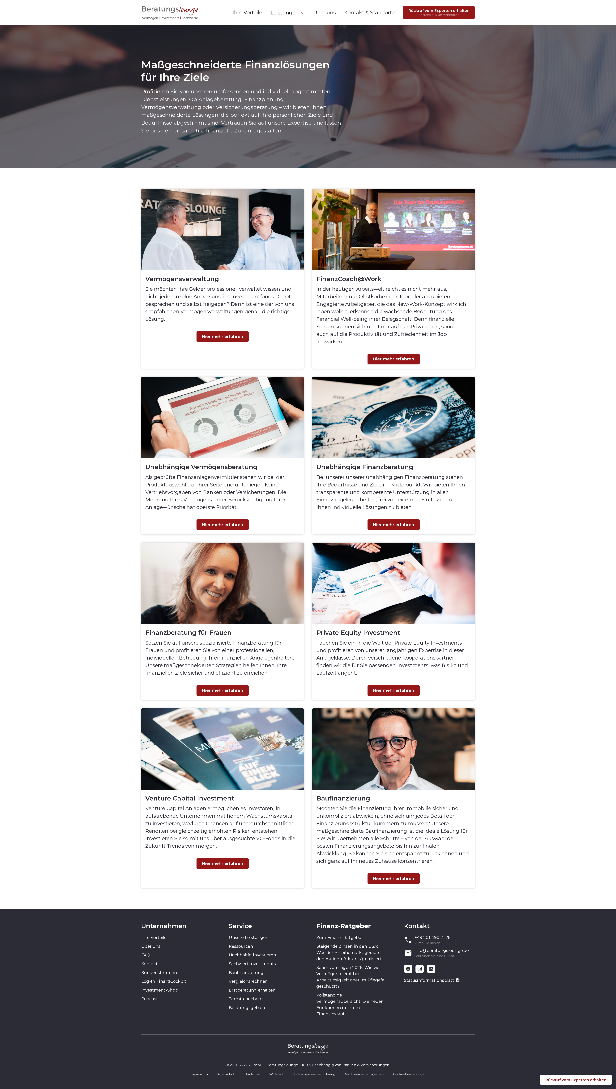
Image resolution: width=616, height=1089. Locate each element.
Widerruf (276, 1074)
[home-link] (170, 12)
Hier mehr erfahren (222, 336)
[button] (287, 12)
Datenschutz (226, 1074)
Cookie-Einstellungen (410, 1074)
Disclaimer (252, 1074)
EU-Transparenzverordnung (313, 1074)
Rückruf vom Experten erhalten (576, 1080)
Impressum (199, 1074)
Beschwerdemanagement (364, 1074)
